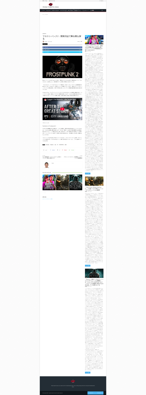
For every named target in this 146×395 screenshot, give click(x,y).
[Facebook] (100, 1)
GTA (48, 184)
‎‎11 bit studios (47, 144)
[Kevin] (43, 41)
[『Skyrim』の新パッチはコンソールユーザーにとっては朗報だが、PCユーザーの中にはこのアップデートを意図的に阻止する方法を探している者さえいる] (94, 273)
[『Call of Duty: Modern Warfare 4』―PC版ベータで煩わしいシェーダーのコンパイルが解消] (62, 182)
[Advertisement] (73, 24)
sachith (86, 191)
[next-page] (45, 192)
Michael (86, 286)
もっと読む (88, 173)
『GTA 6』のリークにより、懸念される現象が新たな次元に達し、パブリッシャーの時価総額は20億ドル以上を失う (49, 187)
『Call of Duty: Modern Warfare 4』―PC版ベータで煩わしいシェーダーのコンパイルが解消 (62, 187)
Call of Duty (62, 185)
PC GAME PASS (61, 144)
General (46, 14)
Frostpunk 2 (51, 144)
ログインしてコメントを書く (48, 198)
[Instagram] (101, 1)
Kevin (46, 41)
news (55, 144)
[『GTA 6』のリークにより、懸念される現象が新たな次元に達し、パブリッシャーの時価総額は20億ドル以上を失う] (49, 182)
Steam (66, 144)
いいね (80, 47)
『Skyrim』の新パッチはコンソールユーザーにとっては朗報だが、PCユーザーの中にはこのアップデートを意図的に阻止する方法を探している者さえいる (75, 186)
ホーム (44, 14)
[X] (102, 1)
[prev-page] (43, 192)
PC (57, 144)
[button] (102, 10)
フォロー (80, 49)
